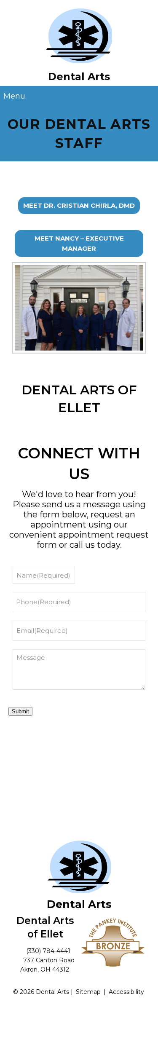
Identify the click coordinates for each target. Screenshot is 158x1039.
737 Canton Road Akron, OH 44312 (47, 964)
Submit (20, 711)
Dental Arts (79, 76)
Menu (14, 96)
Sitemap (88, 992)
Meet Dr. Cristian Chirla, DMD (79, 205)
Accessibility (126, 992)
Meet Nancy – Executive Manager (79, 243)
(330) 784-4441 (48, 951)
